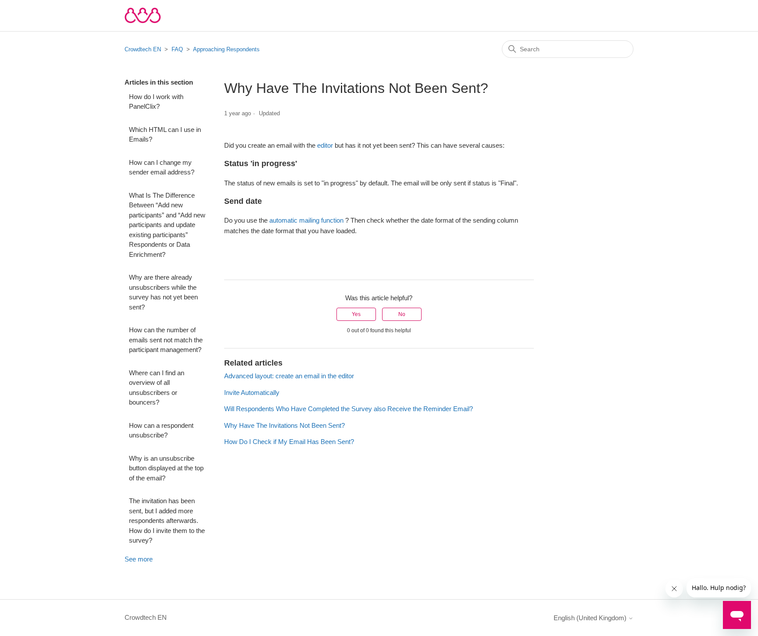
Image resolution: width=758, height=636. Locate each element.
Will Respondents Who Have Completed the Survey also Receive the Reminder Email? (348, 408)
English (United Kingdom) (591, 618)
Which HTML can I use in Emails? (165, 134)
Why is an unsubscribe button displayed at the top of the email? (166, 468)
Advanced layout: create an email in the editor (289, 376)
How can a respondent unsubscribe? (161, 430)
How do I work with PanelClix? (156, 101)
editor (326, 145)
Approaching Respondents (226, 49)
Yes (356, 314)
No (401, 314)
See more (139, 559)
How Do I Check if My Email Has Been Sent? (289, 441)
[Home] (143, 15)
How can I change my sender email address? (161, 167)
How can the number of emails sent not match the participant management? (166, 339)
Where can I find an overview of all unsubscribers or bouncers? (156, 387)
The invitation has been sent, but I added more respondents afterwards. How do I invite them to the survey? (167, 520)
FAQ (177, 49)
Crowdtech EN (143, 49)
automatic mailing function (307, 220)
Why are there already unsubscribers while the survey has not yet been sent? (163, 292)
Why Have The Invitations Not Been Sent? (284, 425)
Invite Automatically (251, 392)
